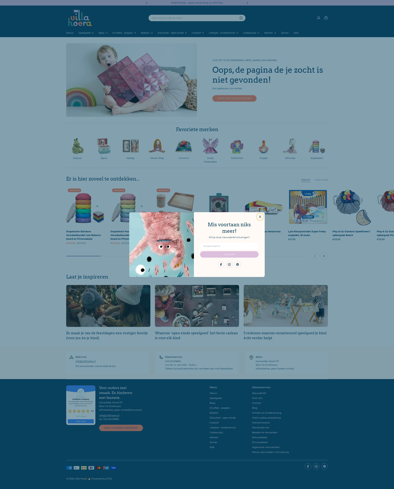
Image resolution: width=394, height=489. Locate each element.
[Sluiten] (260, 217)
